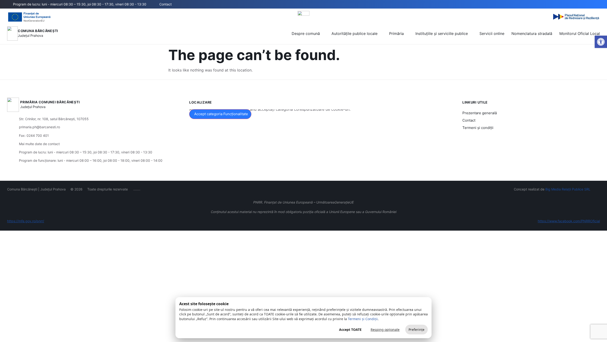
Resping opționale (385, 329)
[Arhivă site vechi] (597, 4)
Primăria (396, 33)
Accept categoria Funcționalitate (221, 114)
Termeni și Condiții (363, 319)
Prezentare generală (479, 113)
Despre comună (306, 33)
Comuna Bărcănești (38, 31)
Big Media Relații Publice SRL (567, 189)
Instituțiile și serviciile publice (441, 33)
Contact (468, 120)
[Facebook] (590, 4)
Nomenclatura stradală (531, 33)
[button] (573, 4)
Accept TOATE (350, 329)
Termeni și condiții (477, 127)
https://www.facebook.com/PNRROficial (569, 221)
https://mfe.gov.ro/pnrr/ (25, 221)
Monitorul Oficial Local (579, 33)
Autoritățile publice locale (354, 33)
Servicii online (491, 33)
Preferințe (416, 329)
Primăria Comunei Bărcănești (50, 102)
